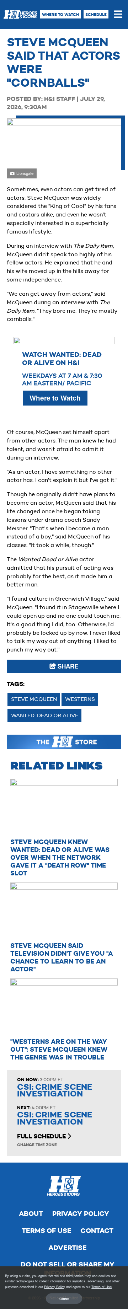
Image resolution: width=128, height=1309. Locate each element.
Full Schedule (42, 1136)
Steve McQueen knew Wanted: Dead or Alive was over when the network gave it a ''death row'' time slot (60, 857)
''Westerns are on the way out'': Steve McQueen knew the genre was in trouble (58, 1049)
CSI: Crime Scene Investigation (54, 1090)
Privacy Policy (80, 1213)
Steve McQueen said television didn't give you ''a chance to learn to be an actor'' (61, 957)
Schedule (96, 14)
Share (67, 666)
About (31, 1213)
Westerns (80, 699)
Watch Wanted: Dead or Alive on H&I (62, 358)
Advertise (67, 1247)
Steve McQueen (34, 699)
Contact (96, 1230)
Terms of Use (46, 1230)
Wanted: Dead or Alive (44, 715)
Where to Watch (60, 14)
